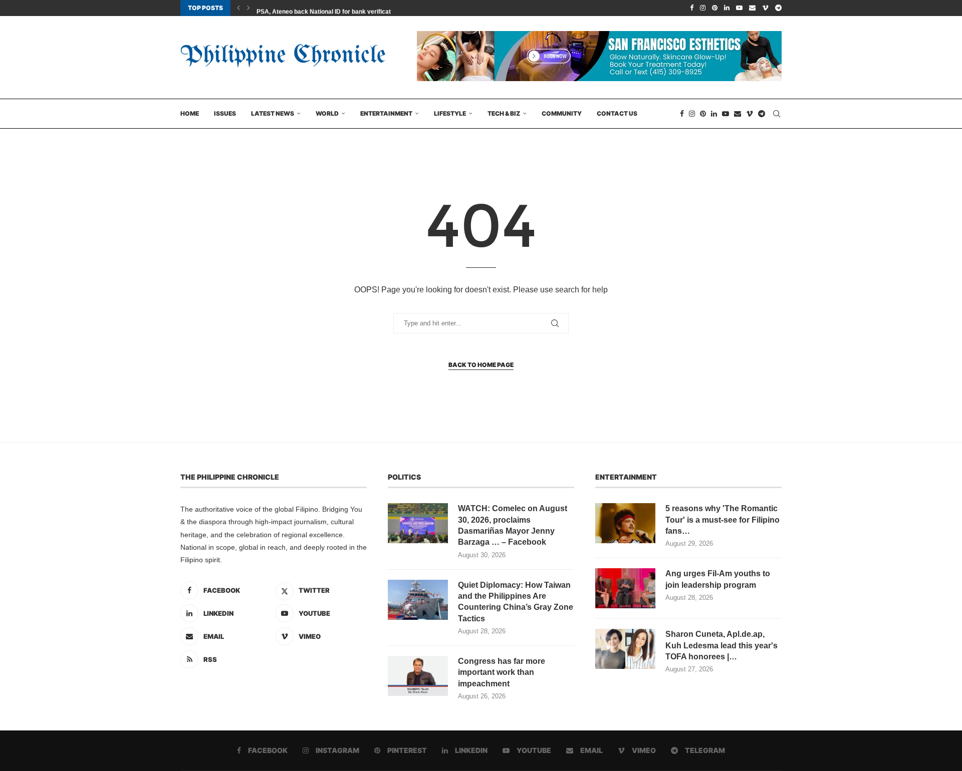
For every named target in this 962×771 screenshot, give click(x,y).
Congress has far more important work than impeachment (501, 672)
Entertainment (386, 113)
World (327, 113)
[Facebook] (691, 8)
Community (562, 113)
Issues (225, 113)
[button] (238, 8)
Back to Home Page (481, 364)
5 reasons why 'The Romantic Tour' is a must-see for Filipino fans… (722, 519)
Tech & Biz (504, 113)
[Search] (777, 113)
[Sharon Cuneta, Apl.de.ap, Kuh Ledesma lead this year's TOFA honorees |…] (625, 649)
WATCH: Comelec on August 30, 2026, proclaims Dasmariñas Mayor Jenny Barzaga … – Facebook (512, 525)
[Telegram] (778, 8)
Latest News (272, 113)
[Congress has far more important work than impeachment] (418, 676)
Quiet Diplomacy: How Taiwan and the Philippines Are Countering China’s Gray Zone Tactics (515, 602)
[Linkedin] (727, 8)
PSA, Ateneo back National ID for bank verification (328, 8)
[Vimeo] (765, 8)
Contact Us (617, 113)
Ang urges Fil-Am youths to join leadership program (717, 579)
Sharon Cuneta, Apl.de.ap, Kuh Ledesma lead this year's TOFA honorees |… (721, 645)
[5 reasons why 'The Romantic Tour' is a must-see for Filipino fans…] (625, 523)
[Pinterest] (714, 8)
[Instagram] (702, 8)
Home (189, 113)
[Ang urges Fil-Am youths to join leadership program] (625, 588)
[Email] (752, 8)
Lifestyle (450, 113)
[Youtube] (739, 8)
